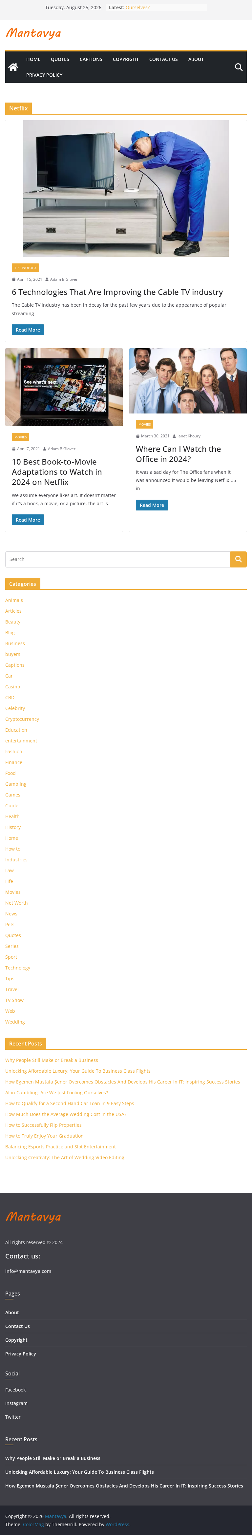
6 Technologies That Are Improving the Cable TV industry (117, 291)
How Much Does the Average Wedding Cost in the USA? (65, 1114)
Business (15, 643)
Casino (12, 686)
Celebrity (15, 708)
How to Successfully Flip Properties (43, 1125)
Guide (11, 805)
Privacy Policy (44, 75)
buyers (12, 654)
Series (12, 946)
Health (12, 816)
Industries (16, 859)
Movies (20, 437)
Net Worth (16, 903)
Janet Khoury (189, 436)
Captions (91, 59)
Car (9, 676)
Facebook (15, 1390)
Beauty (12, 622)
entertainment (21, 741)
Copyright (126, 59)
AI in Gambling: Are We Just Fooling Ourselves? (56, 1092)
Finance (13, 762)
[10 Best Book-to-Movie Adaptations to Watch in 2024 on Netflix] (64, 387)
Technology (25, 267)
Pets (9, 924)
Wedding (15, 1022)
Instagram (17, 1403)
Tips (9, 978)
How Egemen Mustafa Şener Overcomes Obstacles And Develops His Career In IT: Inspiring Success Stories (122, 1082)
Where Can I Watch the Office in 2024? (178, 453)
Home (33, 59)
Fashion (13, 751)
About (196, 59)
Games (12, 795)
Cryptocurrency (22, 719)
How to (12, 849)
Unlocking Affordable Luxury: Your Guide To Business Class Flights (78, 1071)
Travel (12, 989)
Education (16, 730)
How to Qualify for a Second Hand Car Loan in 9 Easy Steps (69, 1103)
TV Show (14, 1000)
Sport (11, 957)
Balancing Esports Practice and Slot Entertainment (60, 1146)
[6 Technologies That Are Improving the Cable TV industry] (126, 188)
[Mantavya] (13, 67)
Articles (13, 611)
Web (10, 1011)
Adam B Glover (64, 279)
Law (9, 870)
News (11, 914)
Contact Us (163, 59)
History (13, 827)
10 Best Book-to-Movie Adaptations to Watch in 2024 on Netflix (57, 471)
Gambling (16, 784)
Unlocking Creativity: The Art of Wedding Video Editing (64, 1157)
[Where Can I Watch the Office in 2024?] (188, 380)
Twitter (13, 1417)
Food (10, 773)
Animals (14, 600)
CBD (9, 697)
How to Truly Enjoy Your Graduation (44, 1136)
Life (9, 881)
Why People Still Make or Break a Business (51, 1060)
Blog (10, 632)
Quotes (60, 59)
